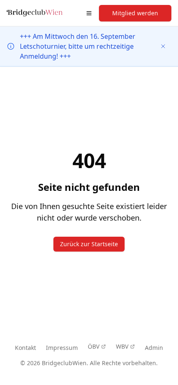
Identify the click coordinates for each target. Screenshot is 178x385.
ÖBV (93, 346)
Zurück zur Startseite (89, 244)
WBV (122, 346)
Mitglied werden (135, 13)
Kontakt (25, 348)
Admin (154, 348)
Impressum (62, 348)
